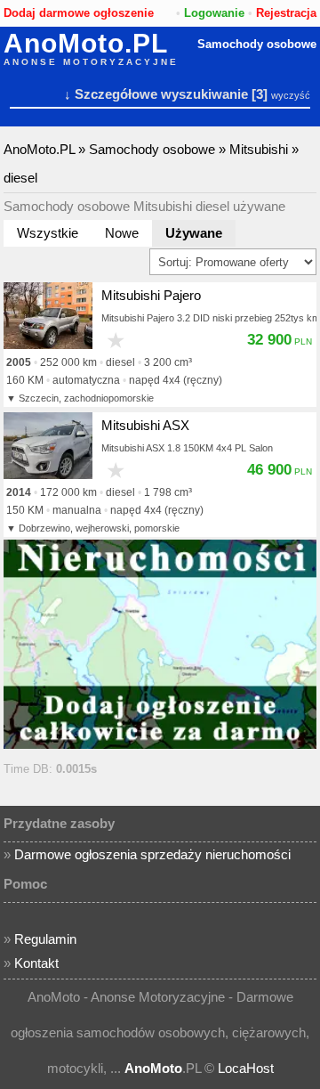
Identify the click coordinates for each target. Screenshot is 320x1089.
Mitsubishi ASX (145, 425)
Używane (193, 232)
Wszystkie (47, 232)
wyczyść (290, 95)
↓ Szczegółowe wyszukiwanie (156, 94)
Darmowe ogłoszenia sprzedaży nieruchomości (152, 854)
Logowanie (214, 13)
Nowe (122, 232)
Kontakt (36, 963)
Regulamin (45, 939)
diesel (20, 177)
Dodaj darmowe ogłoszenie (79, 13)
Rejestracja (286, 13)
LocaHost (246, 1068)
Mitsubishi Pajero (151, 295)
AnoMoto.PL (86, 43)
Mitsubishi (258, 149)
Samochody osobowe (256, 44)
